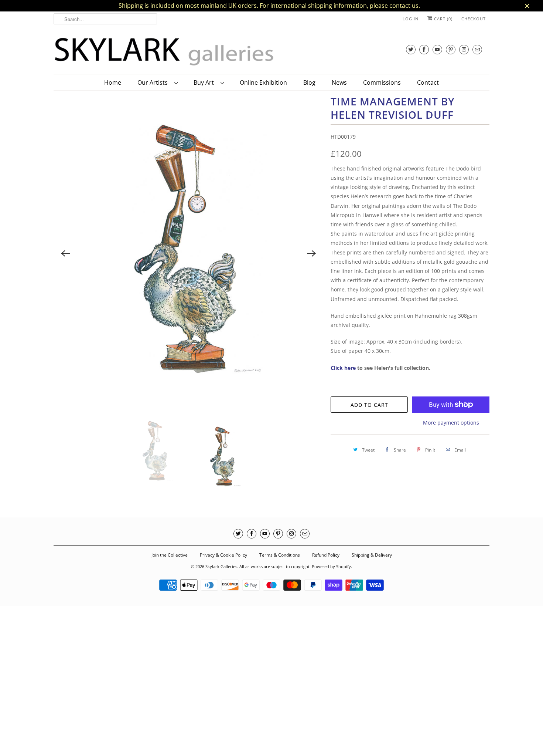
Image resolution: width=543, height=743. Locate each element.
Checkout (473, 18)
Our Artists (154, 82)
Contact (428, 82)
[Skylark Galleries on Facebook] (424, 49)
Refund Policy (325, 555)
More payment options (451, 422)
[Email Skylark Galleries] (477, 49)
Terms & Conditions (279, 555)
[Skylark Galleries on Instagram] (464, 49)
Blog (309, 82)
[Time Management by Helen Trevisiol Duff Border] (188, 253)
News (339, 82)
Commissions (382, 82)
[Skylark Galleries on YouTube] (437, 49)
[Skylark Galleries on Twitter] (411, 49)
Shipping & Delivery (372, 555)
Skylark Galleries (221, 566)
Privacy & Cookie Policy (223, 555)
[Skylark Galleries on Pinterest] (450, 49)
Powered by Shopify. (332, 566)
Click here (343, 367)
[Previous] (65, 253)
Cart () (442, 18)
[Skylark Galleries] (164, 52)
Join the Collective (169, 555)
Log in (411, 18)
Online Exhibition (263, 82)
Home (112, 82)
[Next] (311, 253)
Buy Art (205, 82)
